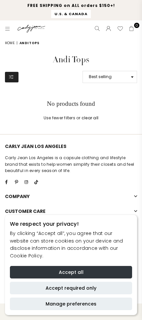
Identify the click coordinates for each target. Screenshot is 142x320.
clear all (90, 118)
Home (10, 43)
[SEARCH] (97, 29)
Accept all (71, 272)
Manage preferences (71, 304)
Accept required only (71, 288)
